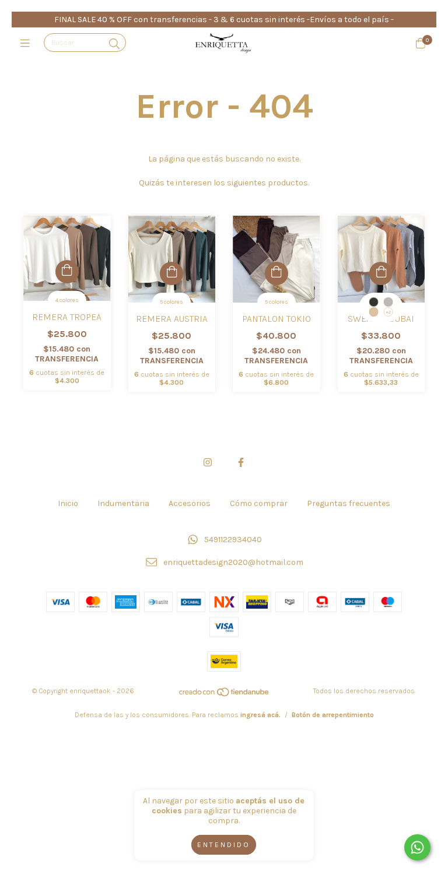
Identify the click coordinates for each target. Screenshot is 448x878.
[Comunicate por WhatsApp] (417, 847)
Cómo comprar (259, 503)
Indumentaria (123, 503)
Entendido (223, 845)
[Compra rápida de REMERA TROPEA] (67, 271)
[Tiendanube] (224, 695)
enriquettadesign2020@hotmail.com (233, 562)
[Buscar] (114, 44)
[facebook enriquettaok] (241, 462)
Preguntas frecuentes (348, 503)
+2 (388, 312)
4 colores (67, 300)
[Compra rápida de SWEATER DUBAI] (381, 273)
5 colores (171, 301)
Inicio (68, 503)
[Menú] (28, 43)
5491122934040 (233, 540)
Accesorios (190, 503)
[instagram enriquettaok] (207, 462)
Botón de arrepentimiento (333, 715)
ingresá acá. (260, 715)
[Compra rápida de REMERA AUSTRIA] (171, 273)
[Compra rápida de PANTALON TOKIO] (276, 273)
